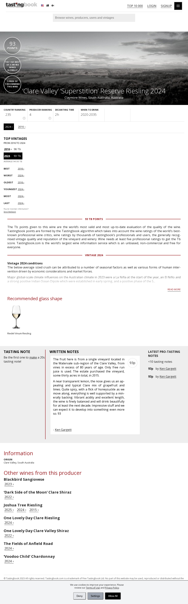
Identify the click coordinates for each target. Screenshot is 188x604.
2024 (7, 156)
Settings (95, 595)
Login (151, 6)
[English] (42, 6)
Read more (174, 289)
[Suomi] (53, 6)
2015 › (34, 509)
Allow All (113, 595)
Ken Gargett (168, 369)
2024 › (8, 126)
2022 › (9, 497)
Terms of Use (93, 587)
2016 (7, 149)
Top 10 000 (135, 6)
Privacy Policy (112, 587)
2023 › (9, 484)
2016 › (21, 126)
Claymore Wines (76, 98)
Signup (166, 6)
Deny (80, 595)
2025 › (9, 509)
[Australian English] (47, 6)
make (33, 357)
